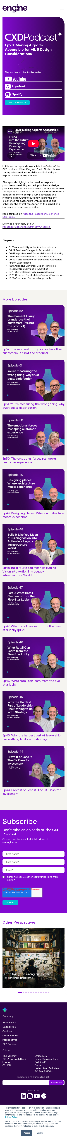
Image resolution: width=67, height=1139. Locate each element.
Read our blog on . (30, 215)
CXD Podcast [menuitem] (10, 1044)
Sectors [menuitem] (7, 1031)
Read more (20, 986)
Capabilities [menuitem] (9, 1026)
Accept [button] (27, 1132)
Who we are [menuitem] (9, 1022)
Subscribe (20, 102)
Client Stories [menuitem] (10, 1035)
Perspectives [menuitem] (9, 1039)
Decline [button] (40, 1132)
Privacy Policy (11, 1117)
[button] (20, 992)
